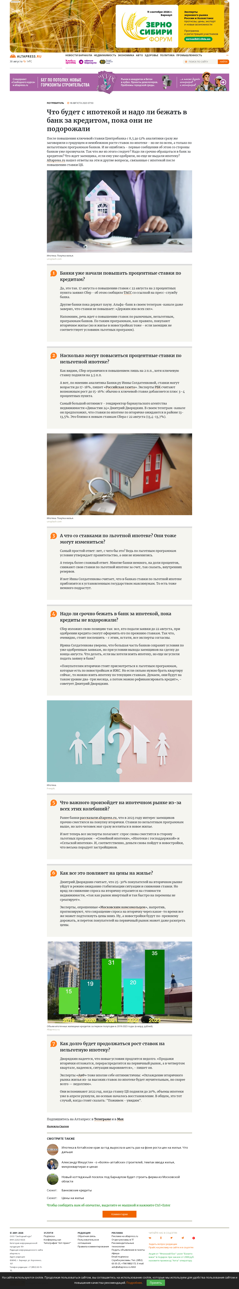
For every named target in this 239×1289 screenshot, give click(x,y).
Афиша (115, 1253)
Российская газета (120, 387)
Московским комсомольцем (122, 907)
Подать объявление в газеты (128, 1249)
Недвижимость (105, 55)
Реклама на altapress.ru (125, 1236)
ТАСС (128, 293)
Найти (223, 61)
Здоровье (151, 55)
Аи (80, 1075)
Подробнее (134, 1283)
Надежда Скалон (58, 1126)
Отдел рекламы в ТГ (123, 1239)
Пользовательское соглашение (88, 1241)
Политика (167, 55)
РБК (158, 387)
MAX (133, 1267)
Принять (156, 1283)
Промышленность (189, 55)
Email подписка (120, 1256)
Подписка (49, 1236)
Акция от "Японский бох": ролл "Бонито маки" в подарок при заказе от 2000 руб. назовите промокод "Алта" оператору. (171, 1257)
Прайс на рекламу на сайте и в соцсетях (171, 1247)
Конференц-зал (52, 1239)
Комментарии (119, 1214)
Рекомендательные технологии (123, 1244)
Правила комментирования (93, 1246)
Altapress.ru (56, 160)
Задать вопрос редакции (163, 1244)
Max (120, 1119)
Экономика (126, 55)
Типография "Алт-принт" (57, 1243)
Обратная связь (87, 1236)
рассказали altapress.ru (98, 818)
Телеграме (102, 1119)
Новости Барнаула (78, 55)
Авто (139, 55)
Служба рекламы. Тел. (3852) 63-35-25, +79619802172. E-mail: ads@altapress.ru (128, 1264)
